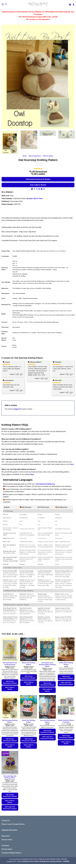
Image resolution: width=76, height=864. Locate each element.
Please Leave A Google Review (13, 824)
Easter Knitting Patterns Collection (66, 721)
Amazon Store (6, 839)
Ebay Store (5, 836)
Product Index (6, 849)
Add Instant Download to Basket (38, 179)
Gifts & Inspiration (35, 156)
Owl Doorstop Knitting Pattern (9, 721)
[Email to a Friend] (39, 189)
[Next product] (37, 164)
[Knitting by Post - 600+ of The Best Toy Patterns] (38, 4)
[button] (2, 4)
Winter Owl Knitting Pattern (28, 663)
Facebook (5, 845)
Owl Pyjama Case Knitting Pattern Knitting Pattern (47, 664)
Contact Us (5, 820)
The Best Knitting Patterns (11, 853)
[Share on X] (37, 189)
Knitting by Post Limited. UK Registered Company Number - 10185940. (46, 861)
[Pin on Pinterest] (41, 189)
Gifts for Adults (48, 156)
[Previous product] (41, 164)
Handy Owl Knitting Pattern (28, 721)
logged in (17, 409)
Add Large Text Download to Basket (66, 683)
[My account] (74, 4)
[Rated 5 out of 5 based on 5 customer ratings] (38, 168)
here (72, 464)
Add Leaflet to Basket (38, 185)
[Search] (6, 4)
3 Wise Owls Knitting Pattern (66, 663)
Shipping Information (9, 830)
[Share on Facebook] (34, 189)
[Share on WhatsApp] (32, 189)
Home (25, 156)
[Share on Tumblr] (44, 189)
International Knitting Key (45, 484)
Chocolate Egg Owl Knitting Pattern (9, 777)
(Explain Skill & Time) (35, 198)
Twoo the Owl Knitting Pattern (47, 721)
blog (32, 474)
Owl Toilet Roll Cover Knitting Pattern (10, 663)
